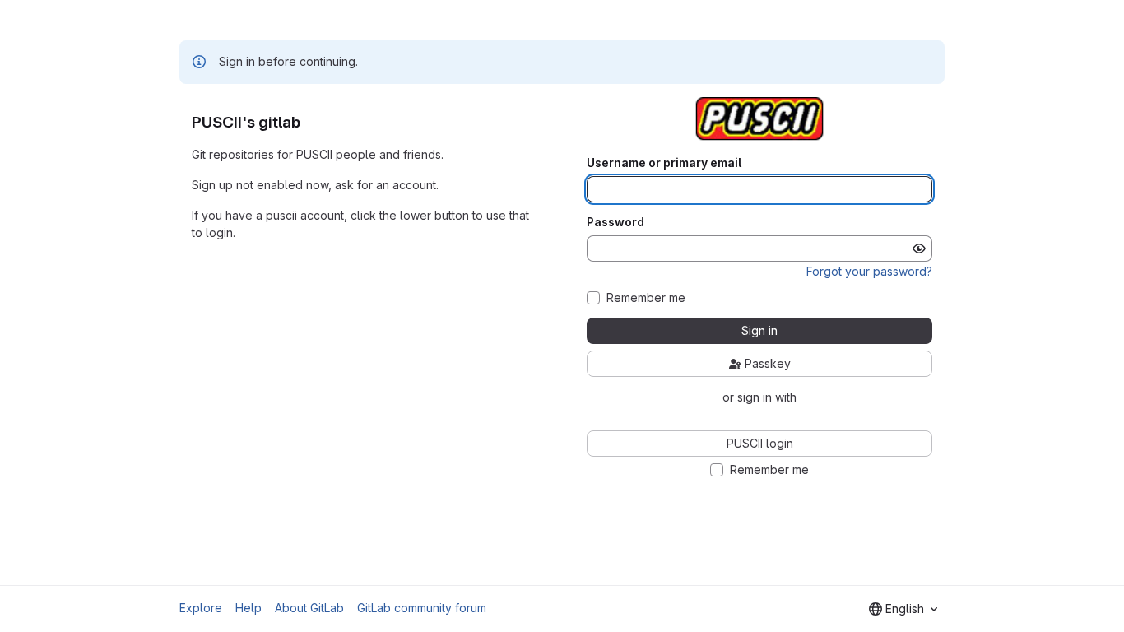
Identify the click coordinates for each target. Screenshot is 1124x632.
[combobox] (903, 609)
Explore (200, 608)
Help (248, 608)
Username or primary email (664, 163)
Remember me (645, 297)
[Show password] (919, 248)
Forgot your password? (869, 271)
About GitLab (309, 608)
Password (615, 222)
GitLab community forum (421, 608)
